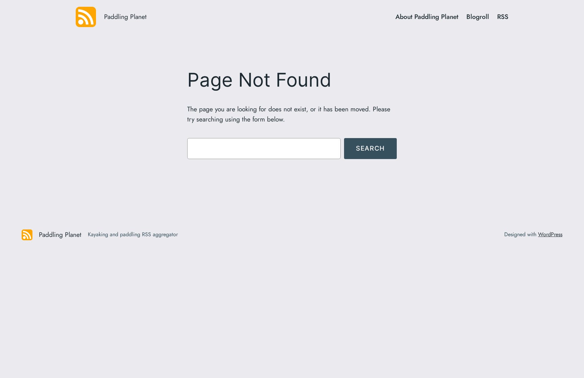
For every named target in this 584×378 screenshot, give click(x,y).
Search (370, 148)
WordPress (550, 234)
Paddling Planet (125, 16)
